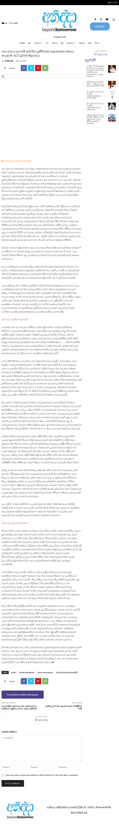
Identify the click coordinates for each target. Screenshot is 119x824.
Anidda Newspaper (26, 672)
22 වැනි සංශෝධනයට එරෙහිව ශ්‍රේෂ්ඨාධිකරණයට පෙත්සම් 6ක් (95, 95)
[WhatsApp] (45, 68)
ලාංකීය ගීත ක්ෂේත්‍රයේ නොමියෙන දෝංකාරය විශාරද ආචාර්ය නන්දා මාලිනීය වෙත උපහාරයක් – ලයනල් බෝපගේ (95, 71)
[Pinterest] (38, 68)
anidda (13, 672)
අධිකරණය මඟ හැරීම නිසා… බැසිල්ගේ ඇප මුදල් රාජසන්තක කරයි (95, 84)
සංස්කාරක (8, 61)
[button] (113, 19)
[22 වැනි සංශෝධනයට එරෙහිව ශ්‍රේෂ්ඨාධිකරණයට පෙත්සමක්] (112, 106)
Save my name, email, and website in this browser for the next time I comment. (41, 775)
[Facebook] (95, 19)
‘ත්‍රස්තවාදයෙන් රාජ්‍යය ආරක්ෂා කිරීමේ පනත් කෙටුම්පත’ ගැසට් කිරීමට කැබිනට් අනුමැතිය (95, 119)
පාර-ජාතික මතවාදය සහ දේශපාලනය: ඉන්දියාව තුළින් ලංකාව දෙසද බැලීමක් (19, 707)
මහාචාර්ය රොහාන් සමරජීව (67, 672)
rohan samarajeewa (45, 672)
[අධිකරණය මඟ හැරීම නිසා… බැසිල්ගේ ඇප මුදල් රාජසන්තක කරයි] (112, 84)
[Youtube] (107, 19)
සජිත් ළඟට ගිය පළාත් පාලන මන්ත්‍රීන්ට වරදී (64, 707)
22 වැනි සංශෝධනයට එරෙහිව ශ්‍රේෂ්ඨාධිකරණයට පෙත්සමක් (95, 106)
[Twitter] (101, 19)
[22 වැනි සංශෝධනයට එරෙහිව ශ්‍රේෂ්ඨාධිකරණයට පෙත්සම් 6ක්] (112, 95)
